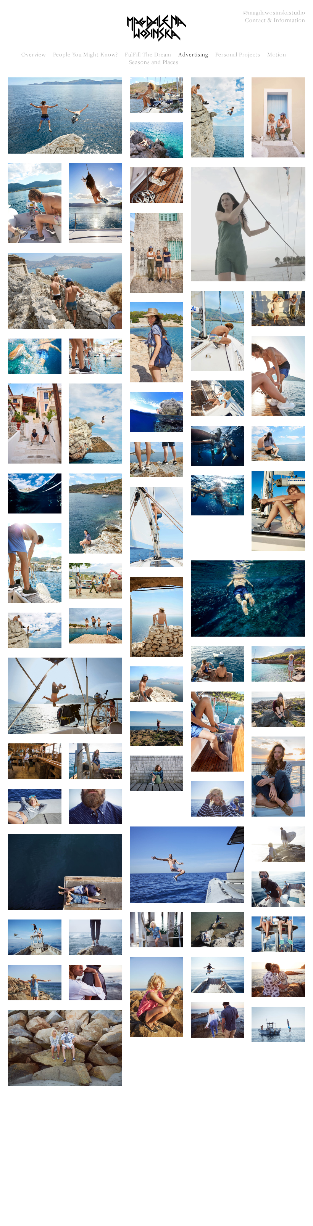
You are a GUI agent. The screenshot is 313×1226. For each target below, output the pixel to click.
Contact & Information (275, 20)
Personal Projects (237, 54)
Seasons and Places (153, 62)
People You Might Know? (85, 54)
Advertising (193, 54)
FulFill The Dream (148, 54)
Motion (277, 54)
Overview (34, 54)
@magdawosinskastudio (274, 12)
